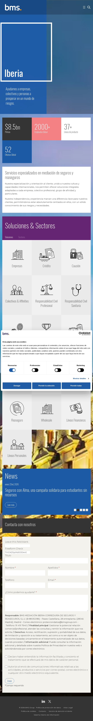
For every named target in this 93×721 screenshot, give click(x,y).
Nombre (9, 567)
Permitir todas (76, 386)
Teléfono (9, 580)
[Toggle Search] (89, 7)
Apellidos (53, 567)
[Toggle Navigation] (84, 7)
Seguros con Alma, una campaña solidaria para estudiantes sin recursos (46, 492)
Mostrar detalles (79, 378)
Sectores (21, 237)
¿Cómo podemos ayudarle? (20, 592)
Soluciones (9, 237)
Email (51, 580)
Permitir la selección (46, 386)
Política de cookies (28, 711)
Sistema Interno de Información (46, 715)
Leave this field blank (16, 541)
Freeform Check (14, 548)
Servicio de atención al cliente (60, 711)
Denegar (17, 386)
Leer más (10, 505)
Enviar (9, 681)
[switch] (35, 370)
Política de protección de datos (48, 708)
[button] (75, 510)
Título (8, 555)
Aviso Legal (68, 708)
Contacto (42, 711)
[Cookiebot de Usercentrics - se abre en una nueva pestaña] (80, 333)
